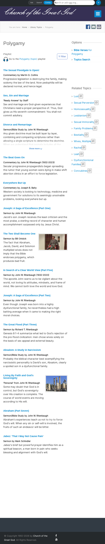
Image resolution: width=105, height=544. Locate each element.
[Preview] (81, 96)
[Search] (98, 2)
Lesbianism (80, 115)
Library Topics (36, 27)
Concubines (81, 170)
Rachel (78, 147)
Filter (63, 56)
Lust (76, 96)
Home (24, 27)
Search (39, 3)
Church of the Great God (38, 12)
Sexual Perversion (84, 102)
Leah (76, 154)
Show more (34, 148)
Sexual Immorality (84, 122)
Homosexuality (82, 109)
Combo (48, 3)
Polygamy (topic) (28, 59)
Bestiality (79, 134)
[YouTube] (56, 539)
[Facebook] (56, 535)
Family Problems (83, 128)
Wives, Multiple (82, 141)
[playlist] (5, 59)
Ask (31, 3)
